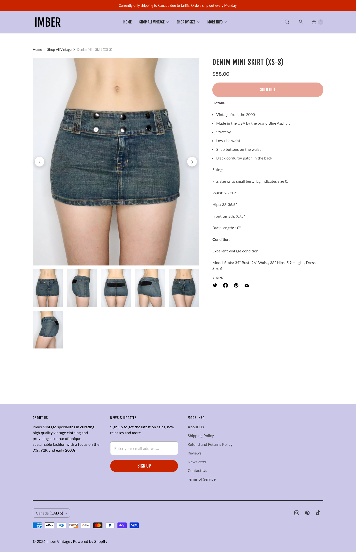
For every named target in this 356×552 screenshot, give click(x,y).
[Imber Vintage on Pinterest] (307, 512)
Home (127, 22)
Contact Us (197, 470)
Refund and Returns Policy (210, 444)
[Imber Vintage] (48, 22)
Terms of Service (202, 479)
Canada (49, 513)
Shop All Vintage (151, 22)
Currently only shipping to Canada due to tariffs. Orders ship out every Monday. (178, 5)
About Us (196, 426)
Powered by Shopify (90, 541)
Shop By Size (186, 22)
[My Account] (300, 22)
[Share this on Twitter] (216, 285)
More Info (215, 22)
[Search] (287, 22)
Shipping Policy (201, 435)
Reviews (194, 453)
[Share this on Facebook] (225, 285)
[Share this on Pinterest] (236, 285)
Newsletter (197, 461)
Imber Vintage (58, 541)
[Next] (192, 161)
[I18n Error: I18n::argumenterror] (48, 288)
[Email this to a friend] (246, 285)
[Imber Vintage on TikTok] (318, 512)
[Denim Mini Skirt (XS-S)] (116, 161)
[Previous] (39, 161)
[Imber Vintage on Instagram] (296, 512)
